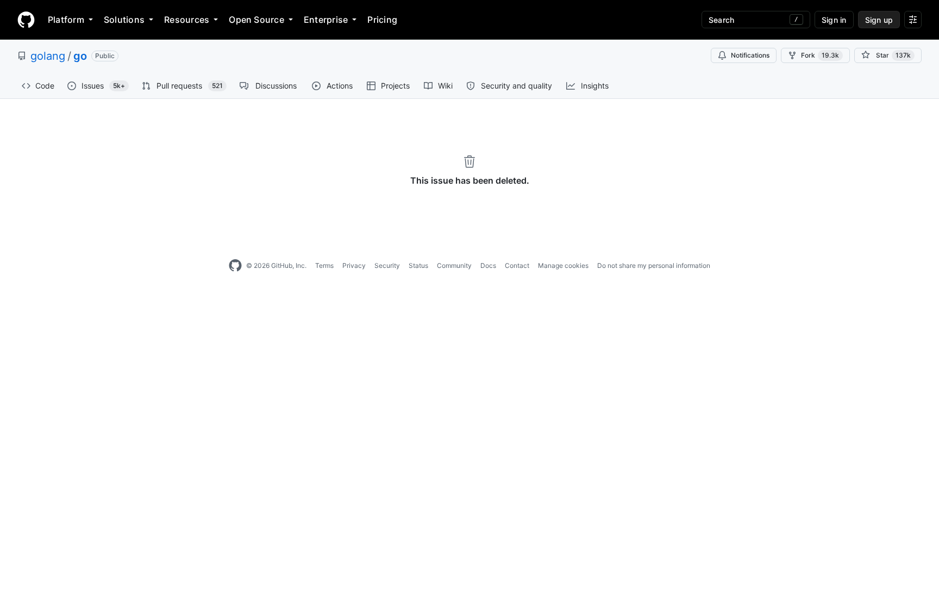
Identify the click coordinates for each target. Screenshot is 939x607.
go (80, 55)
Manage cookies (563, 265)
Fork (820, 55)
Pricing (382, 19)
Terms (324, 265)
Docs (488, 265)
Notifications (750, 55)
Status (418, 265)
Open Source (256, 19)
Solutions (124, 19)
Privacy (354, 265)
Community (454, 265)
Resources (186, 19)
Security (387, 265)
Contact (517, 265)
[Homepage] (26, 19)
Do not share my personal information (653, 265)
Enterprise (326, 19)
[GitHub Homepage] (235, 266)
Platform (66, 19)
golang (47, 55)
